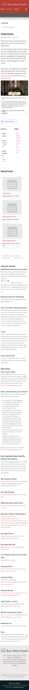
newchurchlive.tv (8, 626)
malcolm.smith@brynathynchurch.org (11, 385)
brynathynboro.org (9, 494)
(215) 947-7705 (7, 580)
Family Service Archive (7, 76)
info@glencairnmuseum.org (13, 595)
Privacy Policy (20, 676)
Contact (9, 9)
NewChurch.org (18, 687)
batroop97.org (17, 641)
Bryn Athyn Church (4, 159)
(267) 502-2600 (23, 593)
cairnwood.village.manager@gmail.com (11, 582)
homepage (9, 536)
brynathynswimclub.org (10, 547)
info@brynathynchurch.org (11, 538)
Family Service (6, 193)
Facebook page (5, 549)
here (11, 301)
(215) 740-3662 (21, 626)
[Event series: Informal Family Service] (3, 245)
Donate (16, 9)
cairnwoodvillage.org (6, 584)
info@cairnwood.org (9, 571)
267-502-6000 (20, 525)
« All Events (4, 23)
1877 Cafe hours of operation (9, 521)
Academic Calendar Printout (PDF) (10, 518)
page (8, 604)
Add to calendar (9, 121)
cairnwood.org (8, 569)
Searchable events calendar (8, 516)
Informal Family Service (8, 241)
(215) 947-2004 (19, 569)
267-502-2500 (16, 481)
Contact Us (21, 663)
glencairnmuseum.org (10, 593)
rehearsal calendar (16, 617)
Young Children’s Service (9, 217)
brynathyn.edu (8, 525)
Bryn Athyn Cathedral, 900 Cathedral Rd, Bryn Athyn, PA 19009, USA (18, 143)
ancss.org (6, 481)
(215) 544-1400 (19, 536)
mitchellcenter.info (9, 615)
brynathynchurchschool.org (11, 505)
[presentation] (12, 184)
